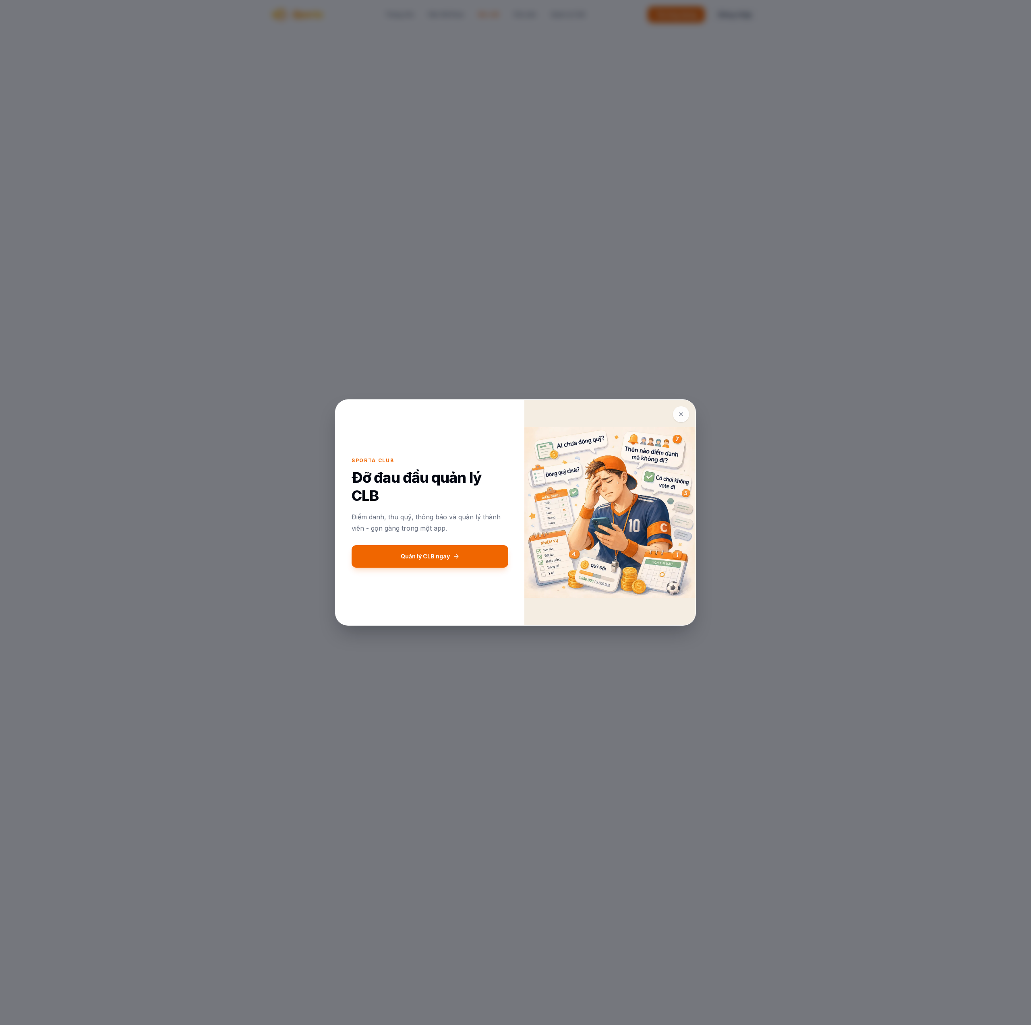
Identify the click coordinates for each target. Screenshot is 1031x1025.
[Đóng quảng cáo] (681, 414)
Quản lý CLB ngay (425, 556)
